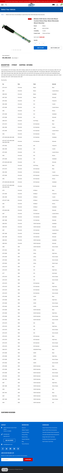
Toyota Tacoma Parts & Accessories (49, 427)
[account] (57, 4)
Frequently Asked (25, 432)
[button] (53, 5)
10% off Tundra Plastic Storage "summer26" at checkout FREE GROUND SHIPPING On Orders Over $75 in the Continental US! (31, 1)
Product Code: (37, 33)
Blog (23, 441)
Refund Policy (25, 436)
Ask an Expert (15, 57)
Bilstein (44, 25)
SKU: (35, 28)
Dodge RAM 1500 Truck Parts (48, 436)
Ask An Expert (9, 440)
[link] (2, 448)
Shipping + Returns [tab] (25, 65)
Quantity (35, 40)
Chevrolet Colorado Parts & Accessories (50, 432)
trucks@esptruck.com (7, 444)
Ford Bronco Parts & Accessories (49, 439)
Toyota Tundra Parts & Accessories (49, 430)
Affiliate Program (25, 430)
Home (2, 14)
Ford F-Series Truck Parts (47, 441)
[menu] (2, 5)
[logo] (31, 5)
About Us (24, 427)
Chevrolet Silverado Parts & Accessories (50, 434)
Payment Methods (25, 439)
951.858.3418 (6, 58)
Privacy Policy (25, 434)
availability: (36, 30)
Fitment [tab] (14, 65)
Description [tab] (5, 65)
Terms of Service (25, 443)
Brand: (35, 25)
